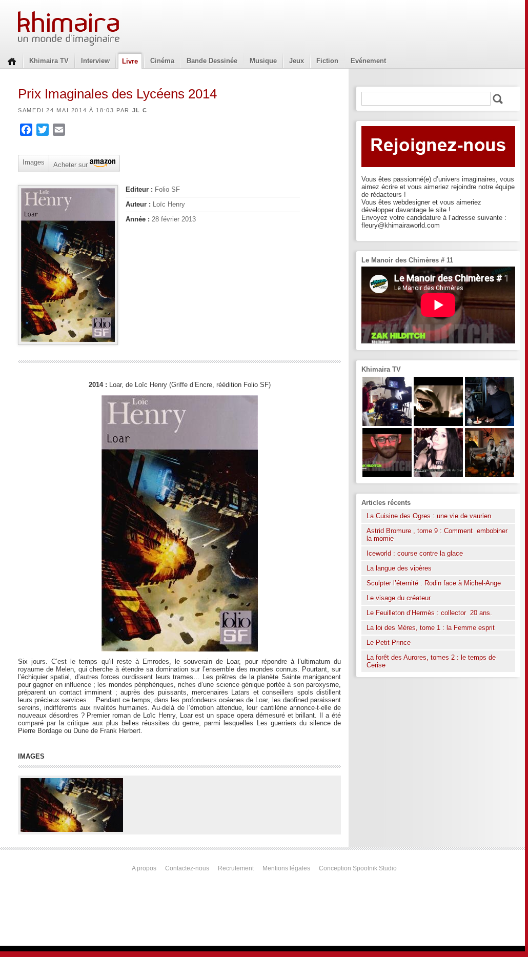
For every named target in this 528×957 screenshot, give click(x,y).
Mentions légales (286, 868)
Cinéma (162, 61)
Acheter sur (69, 164)
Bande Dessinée (212, 61)
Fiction (327, 61)
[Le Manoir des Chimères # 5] (489, 423)
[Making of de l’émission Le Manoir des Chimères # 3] (387, 423)
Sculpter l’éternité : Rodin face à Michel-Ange (434, 583)
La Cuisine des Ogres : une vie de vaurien (429, 516)
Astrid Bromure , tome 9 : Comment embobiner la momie (437, 534)
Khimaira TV (49, 61)
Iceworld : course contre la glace (415, 553)
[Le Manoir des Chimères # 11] (387, 475)
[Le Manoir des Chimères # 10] (438, 423)
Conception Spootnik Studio (358, 868)
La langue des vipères (399, 568)
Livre (130, 61)
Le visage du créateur (399, 598)
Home (12, 60)
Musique (263, 61)
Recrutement (236, 868)
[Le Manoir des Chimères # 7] (489, 475)
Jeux (296, 61)
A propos (144, 868)
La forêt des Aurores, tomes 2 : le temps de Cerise (431, 661)
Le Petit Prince (389, 642)
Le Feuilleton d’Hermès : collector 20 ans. (430, 613)
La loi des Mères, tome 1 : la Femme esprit (431, 628)
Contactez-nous (187, 868)
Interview (95, 61)
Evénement (368, 61)
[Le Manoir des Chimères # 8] (438, 475)
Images (34, 162)
